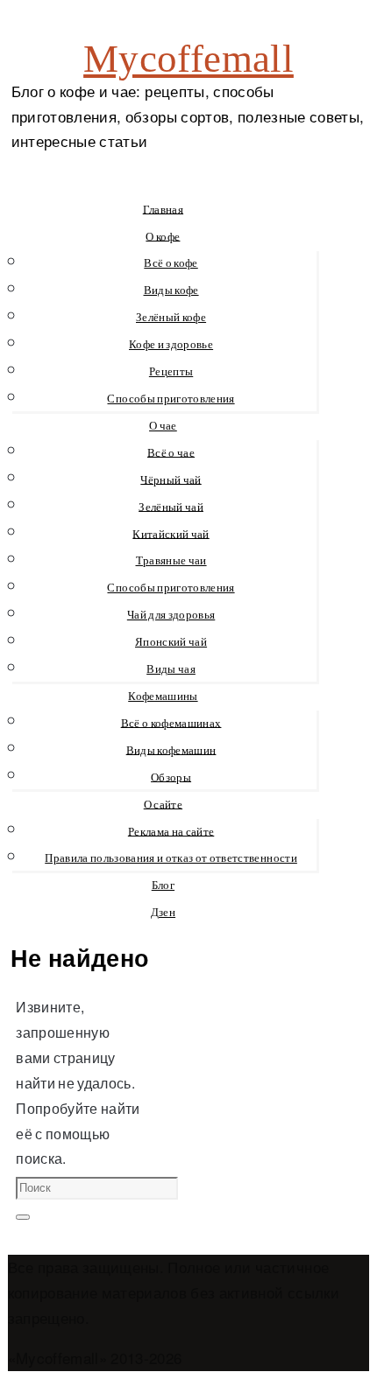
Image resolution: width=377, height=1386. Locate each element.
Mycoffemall (188, 58)
